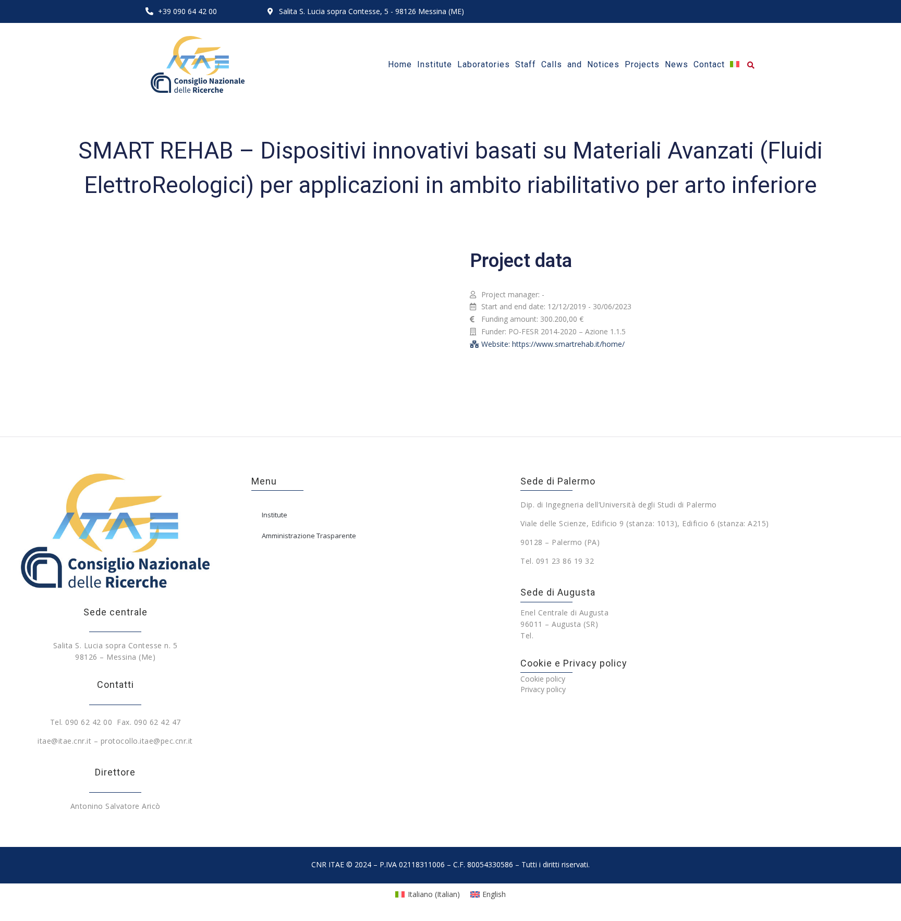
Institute (274, 514)
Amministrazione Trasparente (309, 535)
